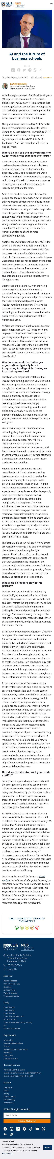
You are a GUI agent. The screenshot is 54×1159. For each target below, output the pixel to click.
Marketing (8, 1052)
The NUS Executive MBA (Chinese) (18, 1022)
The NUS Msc (9, 1010)
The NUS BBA (9, 1007)
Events (6, 1090)
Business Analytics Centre (14, 1070)
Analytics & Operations (13, 1043)
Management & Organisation (16, 1049)
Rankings (7, 987)
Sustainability (9, 1099)
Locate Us (12, 969)
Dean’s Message (10, 981)
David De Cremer (18, 84)
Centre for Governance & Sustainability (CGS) (22, 1073)
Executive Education (12, 1028)
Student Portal (10, 1096)
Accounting (8, 1040)
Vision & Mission (10, 993)
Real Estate (8, 1055)
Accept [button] (48, 1147)
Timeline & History (11, 996)
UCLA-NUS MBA (10, 1019)
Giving (6, 1093)
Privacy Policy (7, 1153)
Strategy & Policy (11, 1058)
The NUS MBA (9, 1013)
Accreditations (10, 990)
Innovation (47, 77)
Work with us (9, 1102)
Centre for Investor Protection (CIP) (18, 1076)
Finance (7, 1046)
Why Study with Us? (12, 984)
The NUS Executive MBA (14, 1016)
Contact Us (8, 1087)
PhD (5, 1025)
